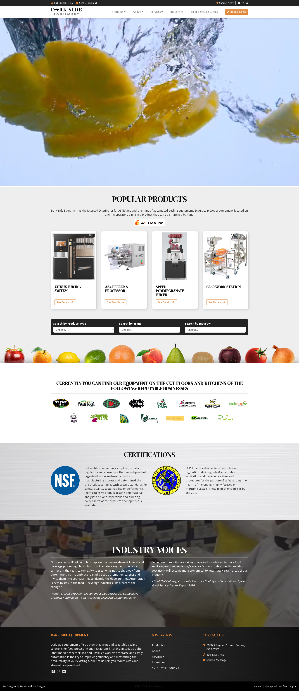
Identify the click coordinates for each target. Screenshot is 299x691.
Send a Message (216, 660)
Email (88, 2)
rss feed (283, 686)
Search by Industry (198, 323)
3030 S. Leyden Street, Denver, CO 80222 (225, 647)
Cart (226, 2)
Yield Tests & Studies (204, 12)
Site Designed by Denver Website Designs (23, 686)
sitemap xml (271, 686)
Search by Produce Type (69, 323)
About (137, 12)
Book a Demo (238, 11)
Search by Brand (130, 323)
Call (63, 2)
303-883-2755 (215, 655)
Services (156, 12)
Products (117, 12)
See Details (63, 302)
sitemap (258, 686)
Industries (176, 12)
